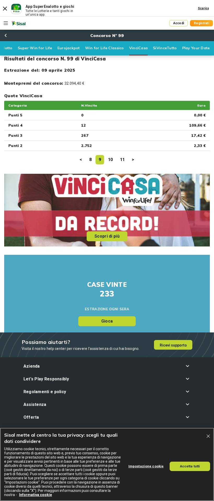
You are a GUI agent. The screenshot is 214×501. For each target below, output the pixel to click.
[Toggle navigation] (6, 23)
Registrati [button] (201, 23)
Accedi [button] (178, 23)
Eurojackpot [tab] (68, 48)
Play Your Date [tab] (196, 48)
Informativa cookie (35, 495)
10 (110, 159)
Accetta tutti (190, 466)
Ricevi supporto (173, 345)
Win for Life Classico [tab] (104, 48)
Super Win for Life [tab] (35, 48)
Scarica (203, 8)
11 (122, 159)
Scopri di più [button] (107, 236)
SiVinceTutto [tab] (165, 48)
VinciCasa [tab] (138, 48)
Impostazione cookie (146, 466)
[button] (107, 366)
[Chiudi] (208, 436)
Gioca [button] (107, 321)
